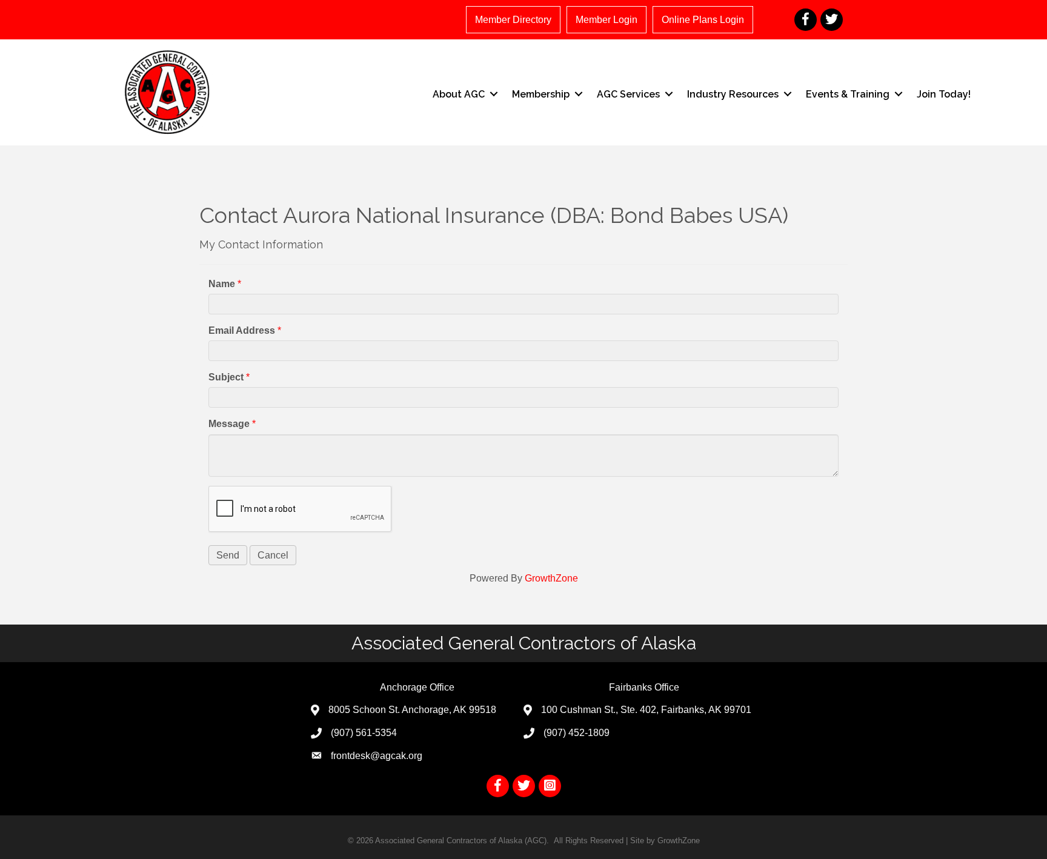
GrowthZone (551, 578)
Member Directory (513, 20)
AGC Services (628, 94)
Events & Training (847, 94)
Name (221, 284)
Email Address (241, 330)
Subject (226, 377)
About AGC (459, 94)
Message (229, 424)
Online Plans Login (703, 20)
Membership (541, 94)
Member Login (606, 20)
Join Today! (944, 94)
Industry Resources (733, 94)
